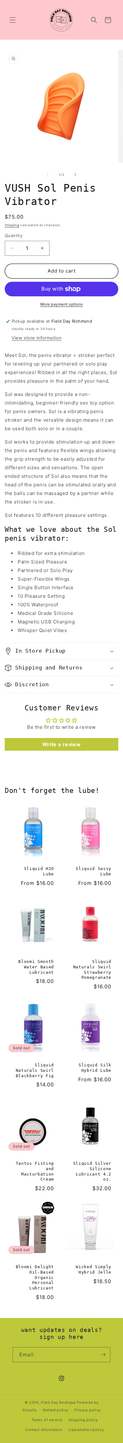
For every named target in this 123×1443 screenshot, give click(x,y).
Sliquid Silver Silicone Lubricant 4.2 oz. (92, 1171)
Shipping (12, 225)
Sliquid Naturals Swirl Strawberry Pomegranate (92, 969)
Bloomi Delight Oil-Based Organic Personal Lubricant (35, 1277)
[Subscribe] (103, 1354)
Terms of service (47, 1420)
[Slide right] (75, 174)
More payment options (61, 304)
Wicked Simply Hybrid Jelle (93, 1269)
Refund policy (55, 1410)
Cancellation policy (86, 1429)
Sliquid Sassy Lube (93, 871)
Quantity (13, 235)
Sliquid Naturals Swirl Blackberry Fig (35, 1070)
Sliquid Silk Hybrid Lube (95, 1068)
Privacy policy (87, 1410)
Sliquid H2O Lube (39, 871)
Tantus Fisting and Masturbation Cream (35, 1171)
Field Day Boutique (58, 1402)
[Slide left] (48, 174)
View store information (37, 337)
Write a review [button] (61, 744)
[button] (13, 20)
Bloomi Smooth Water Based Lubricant (36, 967)
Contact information (43, 1429)
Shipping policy (83, 1420)
